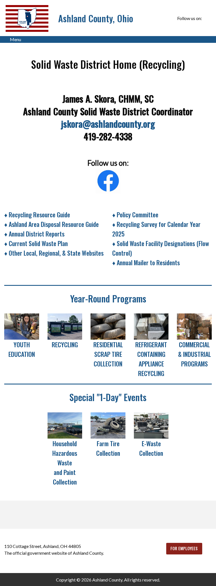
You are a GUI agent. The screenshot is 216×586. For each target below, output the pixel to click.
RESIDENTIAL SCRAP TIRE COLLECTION (108, 354)
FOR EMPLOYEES (184, 548)
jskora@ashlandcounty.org (108, 123)
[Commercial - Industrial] (194, 326)
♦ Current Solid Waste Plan (36, 243)
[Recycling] (65, 326)
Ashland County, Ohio (95, 18)
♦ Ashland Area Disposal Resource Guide (51, 224)
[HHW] (65, 424)
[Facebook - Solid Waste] (108, 179)
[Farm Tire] (108, 424)
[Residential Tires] (108, 326)
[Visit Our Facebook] (207, 18)
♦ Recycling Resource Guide (37, 214)
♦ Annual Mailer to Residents (146, 262)
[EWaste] (151, 424)
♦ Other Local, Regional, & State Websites (54, 252)
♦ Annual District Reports (34, 233)
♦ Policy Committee (135, 214)
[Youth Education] (21, 326)
